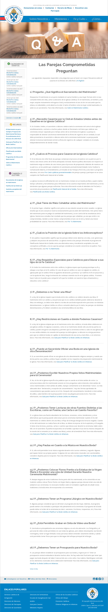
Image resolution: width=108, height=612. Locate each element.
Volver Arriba (34, 569)
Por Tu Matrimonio (74, 221)
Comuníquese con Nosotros (16, 579)
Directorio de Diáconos (12, 601)
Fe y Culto (80, 18)
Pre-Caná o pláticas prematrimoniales (58, 172)
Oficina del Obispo (62, 598)
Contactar (49, 8)
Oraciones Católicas (62, 601)
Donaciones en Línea (33, 8)
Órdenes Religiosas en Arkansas (66, 604)
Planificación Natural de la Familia (64, 189)
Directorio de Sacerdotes (12, 608)
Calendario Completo (12, 118)
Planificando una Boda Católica (44, 192)
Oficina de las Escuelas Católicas (67, 595)
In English (80, 81)
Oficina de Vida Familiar (14, 148)
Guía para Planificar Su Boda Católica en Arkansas (72, 338)
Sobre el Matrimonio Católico (77, 108)
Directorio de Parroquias (12, 604)
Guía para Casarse (36, 604)
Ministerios (61, 18)
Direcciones (52, 579)
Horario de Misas (64, 8)
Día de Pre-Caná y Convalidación (12, 74)
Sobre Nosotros (39, 18)
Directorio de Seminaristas (39, 595)
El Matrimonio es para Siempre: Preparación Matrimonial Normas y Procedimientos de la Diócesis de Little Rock (13, 134)
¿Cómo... (97, 18)
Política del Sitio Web (37, 579)
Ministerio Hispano (36, 608)
